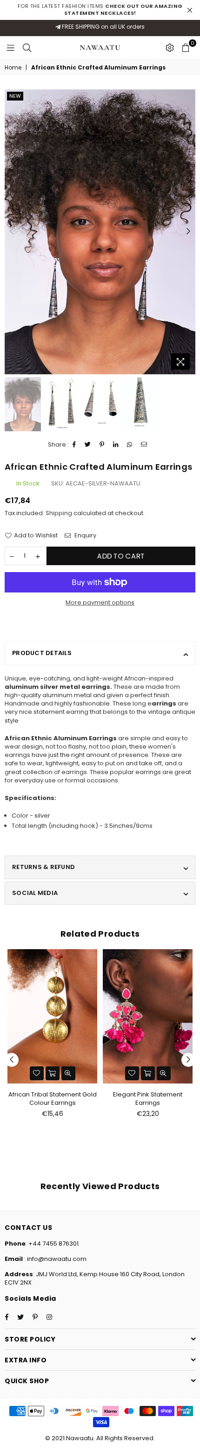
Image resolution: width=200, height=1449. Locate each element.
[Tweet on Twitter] (87, 444)
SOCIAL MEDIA (35, 892)
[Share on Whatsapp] (130, 444)
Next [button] (188, 232)
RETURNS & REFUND (43, 867)
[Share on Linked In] (116, 444)
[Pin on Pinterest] (102, 444)
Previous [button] (12, 232)
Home (13, 67)
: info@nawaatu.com (55, 1258)
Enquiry (84, 535)
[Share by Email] (144, 444)
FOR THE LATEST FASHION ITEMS (100, 9)
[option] (100, 231)
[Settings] (169, 48)
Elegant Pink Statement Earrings (147, 1098)
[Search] (27, 48)
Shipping (59, 513)
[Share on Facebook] (74, 444)
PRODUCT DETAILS (42, 653)
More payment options (100, 602)
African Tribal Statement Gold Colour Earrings (52, 1098)
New (15, 96)
